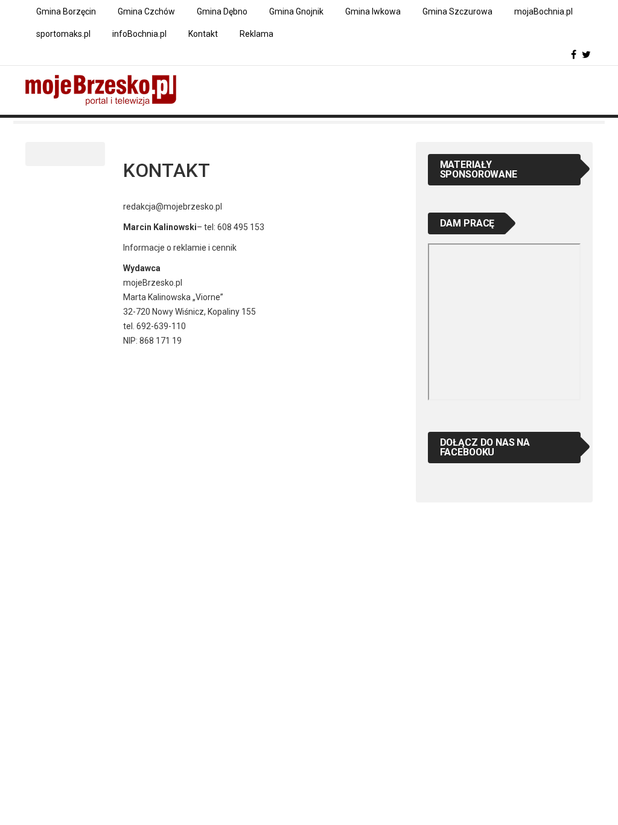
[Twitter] (586, 54)
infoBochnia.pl (139, 34)
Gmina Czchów (146, 11)
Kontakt (203, 34)
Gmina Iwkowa (373, 11)
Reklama (256, 34)
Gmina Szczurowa (457, 11)
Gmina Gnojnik (296, 11)
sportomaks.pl (63, 34)
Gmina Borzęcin (66, 11)
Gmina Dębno (222, 11)
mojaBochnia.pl (543, 11)
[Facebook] (573, 54)
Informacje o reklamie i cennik (180, 247)
